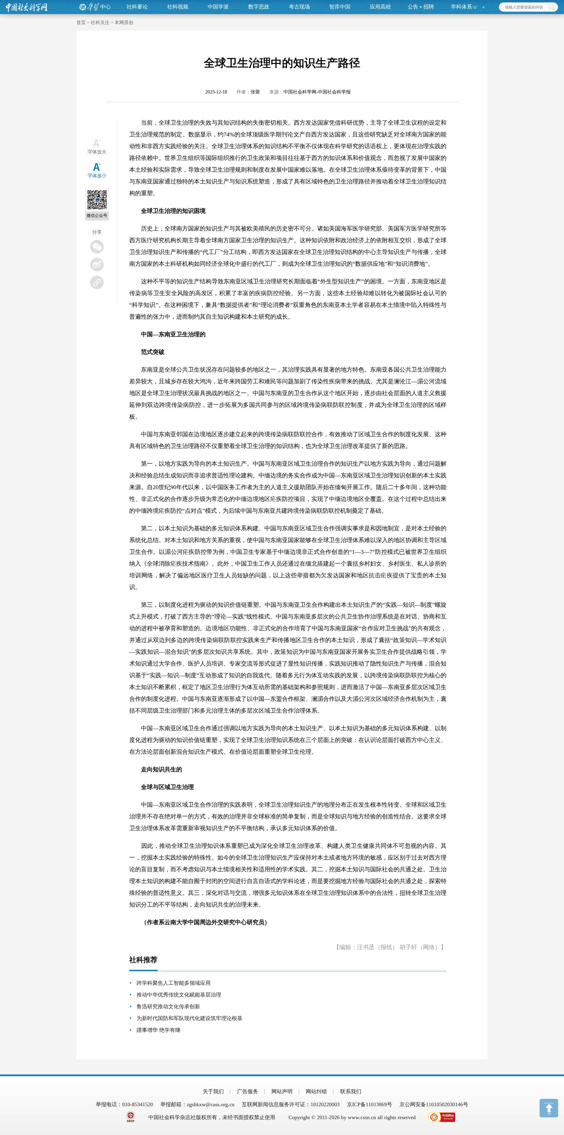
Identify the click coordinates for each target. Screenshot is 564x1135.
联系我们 (350, 1091)
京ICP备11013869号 (369, 1104)
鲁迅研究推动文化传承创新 (168, 1006)
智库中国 (339, 7)
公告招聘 (421, 7)
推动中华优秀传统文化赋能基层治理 (179, 995)
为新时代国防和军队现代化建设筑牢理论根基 (189, 1018)
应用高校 (380, 7)
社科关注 (100, 22)
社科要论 (137, 7)
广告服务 (247, 1091)
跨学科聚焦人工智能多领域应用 (174, 983)
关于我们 (213, 1091)
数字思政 (258, 7)
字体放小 (97, 175)
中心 (105, 7)
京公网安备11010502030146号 (434, 1104)
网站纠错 (316, 1091)
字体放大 (97, 151)
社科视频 (177, 7)
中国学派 (218, 7)
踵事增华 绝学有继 (158, 1030)
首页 (81, 22)
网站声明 (282, 1091)
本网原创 (124, 22)
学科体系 (461, 7)
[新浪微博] (97, 264)
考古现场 (299, 7)
